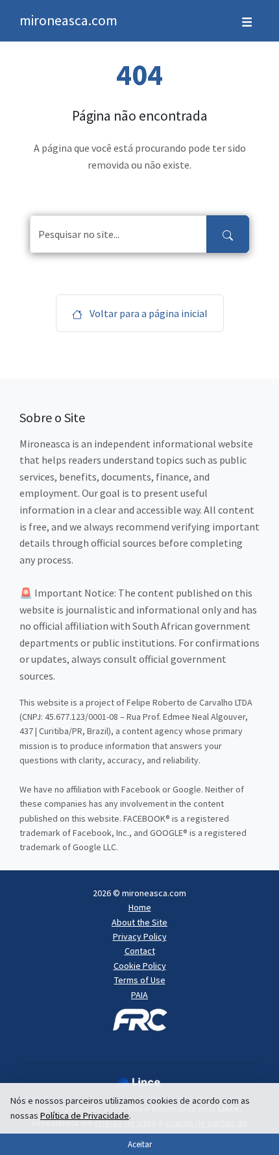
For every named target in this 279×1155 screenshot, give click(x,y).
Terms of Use (139, 980)
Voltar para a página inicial (148, 313)
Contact (140, 951)
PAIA (139, 995)
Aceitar (140, 1144)
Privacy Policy (140, 936)
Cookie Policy (140, 965)
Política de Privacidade (84, 1115)
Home (139, 907)
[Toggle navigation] (247, 21)
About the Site (139, 922)
